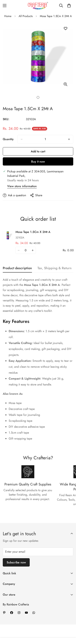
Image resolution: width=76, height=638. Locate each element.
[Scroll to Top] (69, 618)
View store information (22, 186)
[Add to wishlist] (65, 28)
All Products (26, 16)
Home (7, 16)
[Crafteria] (38, 5)
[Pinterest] (4, 612)
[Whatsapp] (33, 612)
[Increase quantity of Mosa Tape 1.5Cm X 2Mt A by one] (69, 139)
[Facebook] (11, 612)
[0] (69, 5)
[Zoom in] (65, 84)
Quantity (8, 139)
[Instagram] (19, 612)
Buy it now (38, 161)
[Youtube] (26, 612)
